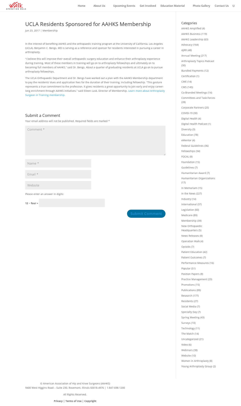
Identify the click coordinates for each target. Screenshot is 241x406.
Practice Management (194, 279)
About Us (99, 5)
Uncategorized (189, 339)
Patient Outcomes (191, 257)
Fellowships (188, 151)
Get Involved (148, 5)
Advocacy (186, 44)
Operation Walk (190, 241)
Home (81, 5)
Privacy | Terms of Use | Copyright (75, 401)
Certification (188, 76)
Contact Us (222, 5)
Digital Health (189, 118)
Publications (188, 290)
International (189, 204)
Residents (187, 301)
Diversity (186, 129)
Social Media (188, 306)
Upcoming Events (124, 5)
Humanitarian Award (193, 173)
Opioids (186, 246)
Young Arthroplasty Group (196, 366)
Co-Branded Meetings (194, 92)
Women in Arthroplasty (195, 361)
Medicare (186, 215)
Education (187, 134)
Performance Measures (195, 263)
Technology (188, 328)
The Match (187, 333)
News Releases (190, 235)
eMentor (186, 140)
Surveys (186, 323)
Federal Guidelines (192, 145)
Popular (186, 268)
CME (184, 81)
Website (186, 355)
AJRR (184, 50)
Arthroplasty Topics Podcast (197, 61)
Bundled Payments (192, 70)
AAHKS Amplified (191, 28)
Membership (50, 30)
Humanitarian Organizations (198, 178)
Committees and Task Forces (198, 98)
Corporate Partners (192, 107)
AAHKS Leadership (192, 39)
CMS (184, 87)
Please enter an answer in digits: (44, 194)
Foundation (188, 162)
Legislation (187, 209)
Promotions (188, 284)
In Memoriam (189, 188)
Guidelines (187, 167)
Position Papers (190, 274)
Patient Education (191, 252)
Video (184, 344)
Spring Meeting (190, 317)
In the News (188, 193)
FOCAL (185, 156)
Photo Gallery (201, 5)
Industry (186, 199)
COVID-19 (186, 113)
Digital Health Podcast (194, 123)
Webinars (187, 350)
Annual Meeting (190, 55)
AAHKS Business (191, 34)
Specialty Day (189, 312)
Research (186, 295)
